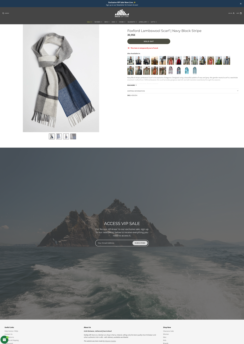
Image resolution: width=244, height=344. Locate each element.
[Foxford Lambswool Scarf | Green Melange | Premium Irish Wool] (195, 61)
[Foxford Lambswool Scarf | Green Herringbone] (203, 61)
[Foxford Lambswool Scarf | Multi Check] (139, 61)
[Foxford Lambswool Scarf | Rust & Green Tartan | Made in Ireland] (155, 61)
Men (106, 22)
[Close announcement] (240, 3)
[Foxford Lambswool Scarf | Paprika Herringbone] (171, 61)
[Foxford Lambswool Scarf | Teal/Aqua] (195, 71)
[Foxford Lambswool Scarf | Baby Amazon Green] (163, 71)
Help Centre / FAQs (11, 331)
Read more (131, 85)
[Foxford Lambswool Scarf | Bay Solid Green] (219, 61)
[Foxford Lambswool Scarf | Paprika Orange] (155, 71)
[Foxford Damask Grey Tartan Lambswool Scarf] (171, 71)
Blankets (131, 22)
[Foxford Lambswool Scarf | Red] (179, 61)
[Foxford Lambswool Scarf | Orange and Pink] (211, 61)
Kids (113, 22)
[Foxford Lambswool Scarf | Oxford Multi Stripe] (139, 71)
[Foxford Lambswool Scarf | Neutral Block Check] (147, 61)
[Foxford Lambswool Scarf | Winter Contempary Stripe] (131, 71)
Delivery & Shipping (12, 340)
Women (97, 22)
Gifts (153, 22)
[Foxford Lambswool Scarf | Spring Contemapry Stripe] (187, 71)
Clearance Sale (168, 331)
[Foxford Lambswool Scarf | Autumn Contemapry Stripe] (179, 71)
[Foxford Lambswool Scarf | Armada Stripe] (131, 61)
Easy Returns (9, 337)
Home (121, 22)
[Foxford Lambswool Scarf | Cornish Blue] (227, 61)
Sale (89, 22)
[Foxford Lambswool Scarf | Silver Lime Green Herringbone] (147, 71)
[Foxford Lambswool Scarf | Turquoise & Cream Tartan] (187, 61)
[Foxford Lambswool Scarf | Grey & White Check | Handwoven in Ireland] (163, 61)
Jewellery (143, 22)
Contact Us (8, 334)
